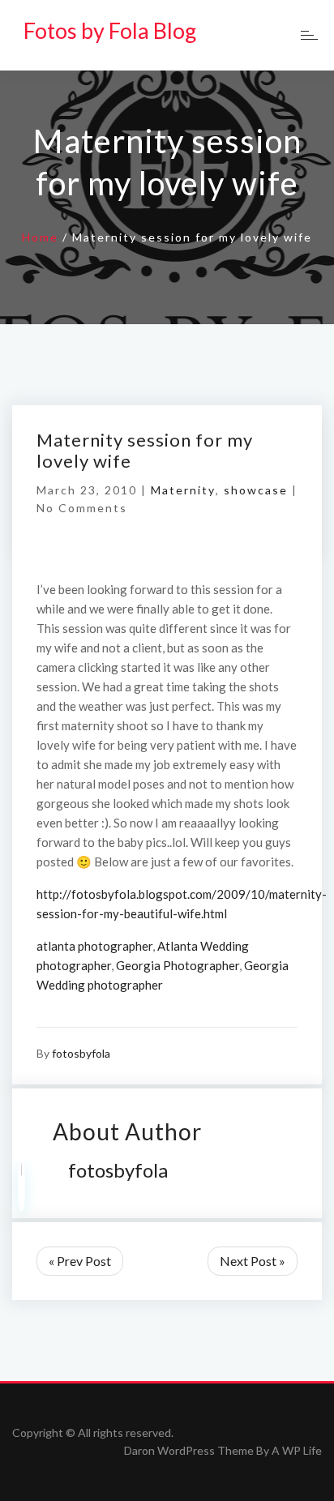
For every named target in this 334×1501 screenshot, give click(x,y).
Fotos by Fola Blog (110, 30)
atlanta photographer (94, 946)
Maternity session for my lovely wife (144, 450)
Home (40, 237)
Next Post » (252, 1260)
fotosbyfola (81, 1053)
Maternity (183, 490)
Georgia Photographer (177, 965)
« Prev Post (80, 1260)
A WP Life (297, 1450)
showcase (256, 490)
